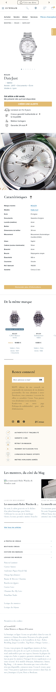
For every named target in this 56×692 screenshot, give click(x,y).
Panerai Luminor (11, 562)
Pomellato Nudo (10, 595)
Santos (47, 661)
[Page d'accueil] (11, 8)
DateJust (11, 78)
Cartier (45, 642)
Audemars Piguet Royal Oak (15, 571)
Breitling (7, 642)
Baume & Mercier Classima (15, 579)
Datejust (26, 23)
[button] (21, 69)
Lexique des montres (12, 603)
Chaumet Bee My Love (13, 591)
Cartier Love (9, 587)
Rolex (16, 23)
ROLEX (7, 75)
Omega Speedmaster (12, 575)
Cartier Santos (10, 566)
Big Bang (7, 664)
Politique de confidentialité (22, 406)
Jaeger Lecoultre (18, 642)
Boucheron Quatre (11, 583)
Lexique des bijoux (11, 607)
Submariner (38, 661)
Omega (38, 642)
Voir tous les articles (12, 527)
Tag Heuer (30, 642)
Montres (7, 23)
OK (40, 380)
